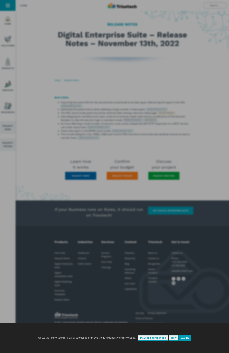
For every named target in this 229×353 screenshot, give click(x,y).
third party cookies (73, 337)
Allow (185, 338)
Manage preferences (153, 338)
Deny (174, 338)
